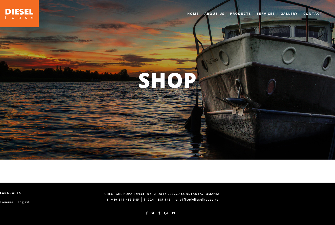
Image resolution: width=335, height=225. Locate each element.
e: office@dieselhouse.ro (197, 200)
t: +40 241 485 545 (123, 200)
